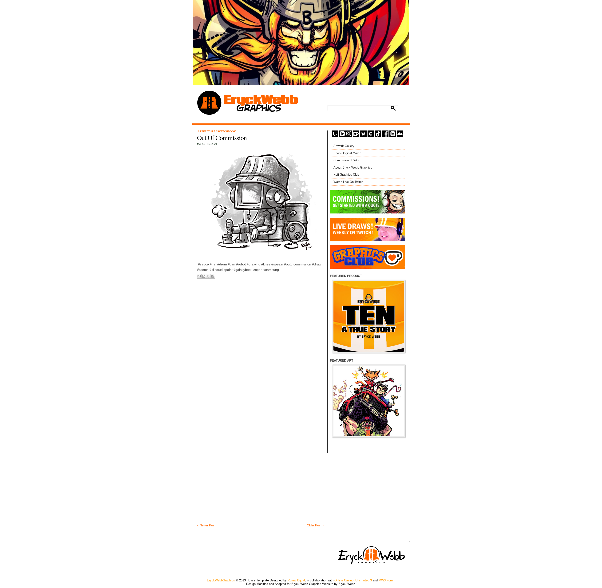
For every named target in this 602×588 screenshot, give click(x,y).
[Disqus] (260, 343)
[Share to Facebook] (212, 276)
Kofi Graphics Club (346, 174)
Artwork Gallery (343, 146)
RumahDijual (296, 580)
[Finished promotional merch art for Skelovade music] (368, 401)
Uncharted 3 (363, 580)
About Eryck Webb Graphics (352, 167)
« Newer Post (206, 525)
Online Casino (343, 580)
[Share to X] (208, 276)
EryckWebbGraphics (221, 580)
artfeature (207, 131)
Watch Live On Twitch (348, 182)
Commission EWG (346, 160)
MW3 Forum (387, 580)
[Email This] (199, 276)
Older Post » (315, 525)
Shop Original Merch (347, 153)
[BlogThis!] (203, 276)
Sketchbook (226, 131)
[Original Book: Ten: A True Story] (368, 316)
